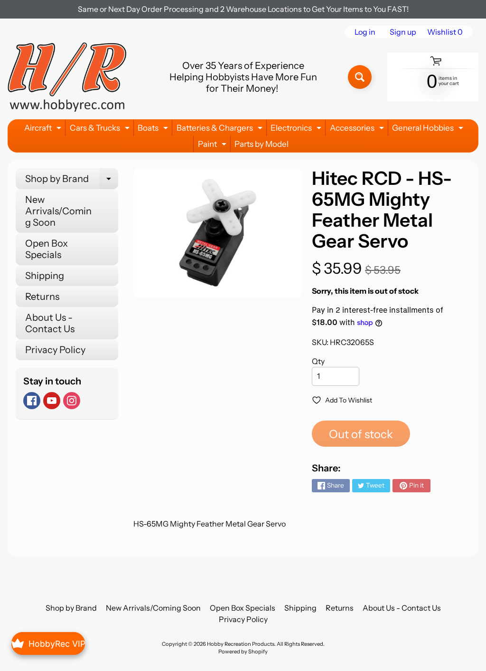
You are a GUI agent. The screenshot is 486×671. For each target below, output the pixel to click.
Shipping (44, 275)
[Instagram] (71, 400)
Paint (213, 145)
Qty (318, 361)
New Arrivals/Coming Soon (58, 211)
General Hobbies (429, 129)
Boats (154, 129)
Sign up (403, 32)
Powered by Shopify (243, 651)
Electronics (297, 129)
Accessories (358, 129)
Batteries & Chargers (221, 129)
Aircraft (44, 129)
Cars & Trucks (101, 129)
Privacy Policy (55, 349)
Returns (42, 296)
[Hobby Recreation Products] (67, 77)
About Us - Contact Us (50, 323)
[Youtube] (51, 400)
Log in (365, 32)
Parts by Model (261, 144)
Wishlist (445, 32)
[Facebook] (31, 400)
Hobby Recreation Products (240, 644)
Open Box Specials (46, 249)
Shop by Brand (71, 181)
